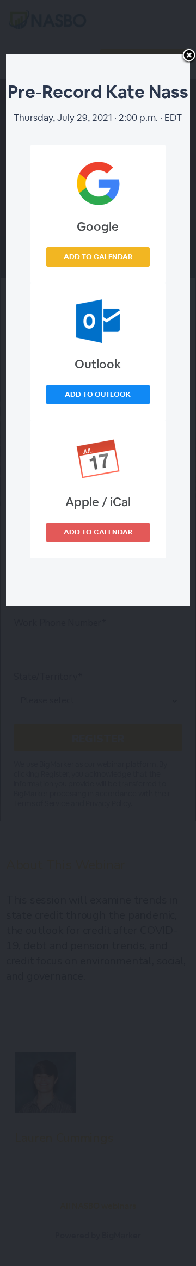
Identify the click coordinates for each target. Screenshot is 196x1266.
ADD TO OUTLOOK (98, 394)
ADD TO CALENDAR (98, 256)
